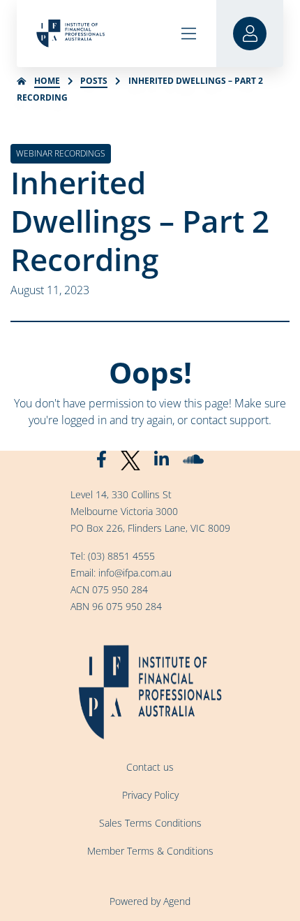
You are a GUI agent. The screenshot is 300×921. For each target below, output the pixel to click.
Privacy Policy (150, 795)
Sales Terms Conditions (150, 822)
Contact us (150, 767)
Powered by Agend (150, 901)
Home (47, 81)
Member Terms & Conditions (150, 850)
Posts (93, 81)
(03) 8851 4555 (121, 556)
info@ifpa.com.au (135, 572)
